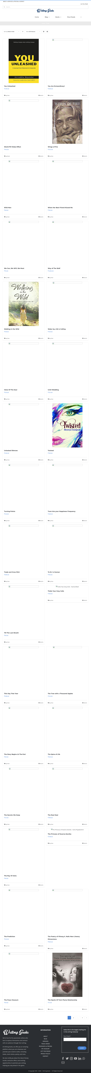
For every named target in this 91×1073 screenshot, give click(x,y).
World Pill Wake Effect (12, 147)
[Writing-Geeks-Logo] (45, 9)
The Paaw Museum (11, 1000)
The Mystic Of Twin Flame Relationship (62, 1000)
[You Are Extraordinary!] (67, 61)
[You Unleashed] (24, 61)
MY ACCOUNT (45, 1049)
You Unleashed (9, 86)
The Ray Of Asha (10, 876)
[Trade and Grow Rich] (24, 547)
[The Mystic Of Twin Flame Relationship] (67, 975)
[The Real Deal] (67, 790)
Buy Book (7, 156)
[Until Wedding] (67, 365)
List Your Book (84, 4)
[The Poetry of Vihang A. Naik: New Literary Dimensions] (67, 911)
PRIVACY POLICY (45, 1053)
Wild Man (7, 207)
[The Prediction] (24, 911)
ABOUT (4, 1)
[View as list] (47, 31)
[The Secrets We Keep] (24, 790)
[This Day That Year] (24, 668)
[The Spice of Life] (67, 729)
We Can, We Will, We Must (14, 268)
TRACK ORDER (45, 1044)
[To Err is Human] (67, 547)
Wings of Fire (53, 147)
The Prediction (9, 936)
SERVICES (10, 1)
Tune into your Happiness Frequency (61, 511)
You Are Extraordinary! (56, 86)
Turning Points (9, 511)
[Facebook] (63, 1058)
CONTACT (22, 1)
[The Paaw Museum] (24, 975)
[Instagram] (71, 1058)
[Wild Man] (24, 182)
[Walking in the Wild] (24, 304)
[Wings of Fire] (67, 122)
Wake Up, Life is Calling (57, 329)
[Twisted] (67, 425)
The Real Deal (53, 815)
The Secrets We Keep (12, 815)
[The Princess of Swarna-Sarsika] (67, 829)
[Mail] (63, 1062)
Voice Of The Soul (10, 390)
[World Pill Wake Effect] (24, 122)
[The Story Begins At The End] (24, 729)
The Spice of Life (54, 754)
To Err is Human (54, 572)
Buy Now (7, 95)
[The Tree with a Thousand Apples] (67, 668)
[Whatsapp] (83, 1058)
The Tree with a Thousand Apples (60, 693)
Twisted (51, 450)
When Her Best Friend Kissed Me (60, 207)
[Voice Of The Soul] (24, 365)
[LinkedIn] (79, 1058)
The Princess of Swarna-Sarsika (59, 834)
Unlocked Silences (11, 450)
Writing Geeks (46, 1071)
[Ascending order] (22, 31)
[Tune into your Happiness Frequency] (67, 486)
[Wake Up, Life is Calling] (67, 304)
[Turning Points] (24, 486)
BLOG (45, 1039)
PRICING (16, 1)
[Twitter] (67, 1058)
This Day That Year (11, 693)
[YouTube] (75, 1058)
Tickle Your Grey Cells (56, 591)
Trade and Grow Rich (12, 572)
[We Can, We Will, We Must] (24, 243)
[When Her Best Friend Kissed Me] (67, 182)
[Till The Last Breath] (24, 608)
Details (41, 95)
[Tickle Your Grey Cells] (67, 587)
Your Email (67, 1036)
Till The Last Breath (11, 633)
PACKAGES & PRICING (45, 1046)
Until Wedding (53, 390)
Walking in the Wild (11, 329)
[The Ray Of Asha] (24, 850)
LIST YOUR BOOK (45, 1051)
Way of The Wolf (54, 268)
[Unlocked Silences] (24, 425)
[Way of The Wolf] (67, 243)
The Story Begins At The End (15, 754)
